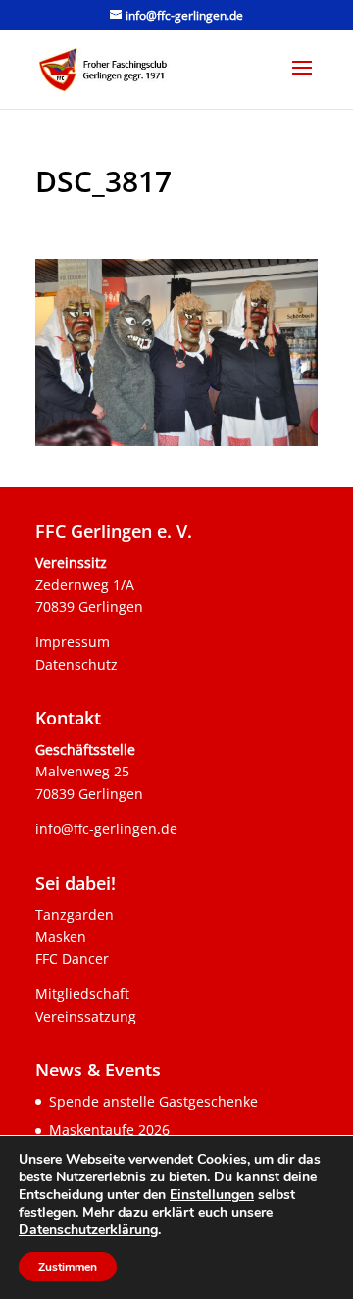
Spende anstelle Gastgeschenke (153, 1101)
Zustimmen (67, 1266)
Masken (60, 936)
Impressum (72, 641)
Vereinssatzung (85, 1016)
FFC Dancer (72, 958)
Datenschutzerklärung (88, 1230)
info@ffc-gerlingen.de (106, 829)
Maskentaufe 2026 (109, 1130)
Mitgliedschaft (82, 993)
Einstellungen (212, 1195)
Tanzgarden (74, 914)
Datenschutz (76, 664)
